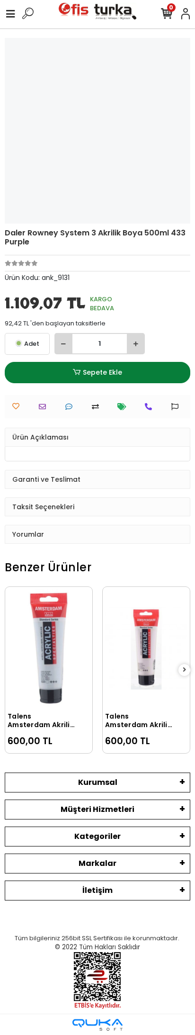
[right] (185, 670)
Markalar (97, 863)
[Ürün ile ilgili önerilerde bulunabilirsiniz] (177, 407)
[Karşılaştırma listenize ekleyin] (97, 407)
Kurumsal (97, 782)
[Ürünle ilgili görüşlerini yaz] (71, 407)
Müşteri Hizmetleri (97, 809)
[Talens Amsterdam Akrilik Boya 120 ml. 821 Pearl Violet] (146, 648)
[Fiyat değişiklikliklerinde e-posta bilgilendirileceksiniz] (124, 407)
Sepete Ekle (102, 372)
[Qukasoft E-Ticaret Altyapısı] (97, 1025)
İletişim (97, 890)
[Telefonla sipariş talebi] (150, 407)
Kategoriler (97, 836)
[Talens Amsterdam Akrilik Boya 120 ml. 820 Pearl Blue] (49, 648)
